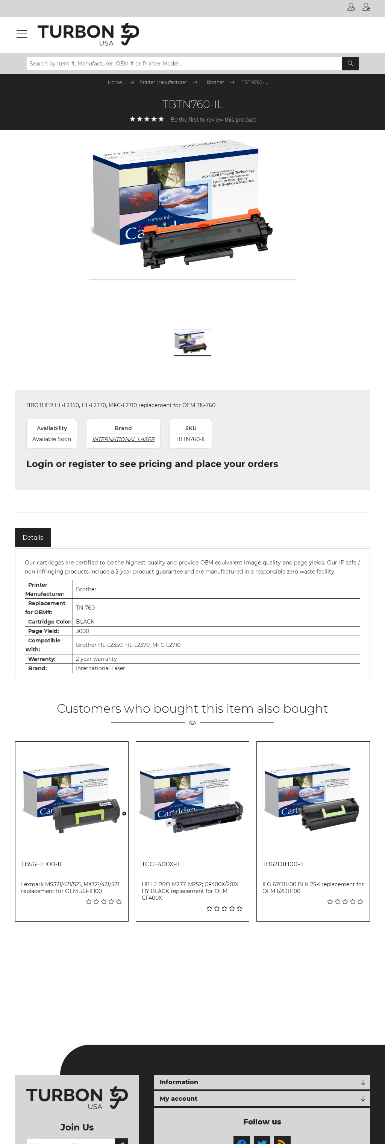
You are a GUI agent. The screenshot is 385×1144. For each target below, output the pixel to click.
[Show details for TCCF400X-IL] (192, 798)
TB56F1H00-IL (42, 864)
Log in (366, 8)
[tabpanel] (192, 613)
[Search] (350, 63)
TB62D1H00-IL (283, 864)
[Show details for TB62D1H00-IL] (313, 798)
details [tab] (33, 537)
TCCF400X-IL (161, 864)
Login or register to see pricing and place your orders (152, 463)
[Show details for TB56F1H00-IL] (71, 798)
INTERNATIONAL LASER (123, 439)
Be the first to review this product (213, 119)
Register (351, 8)
